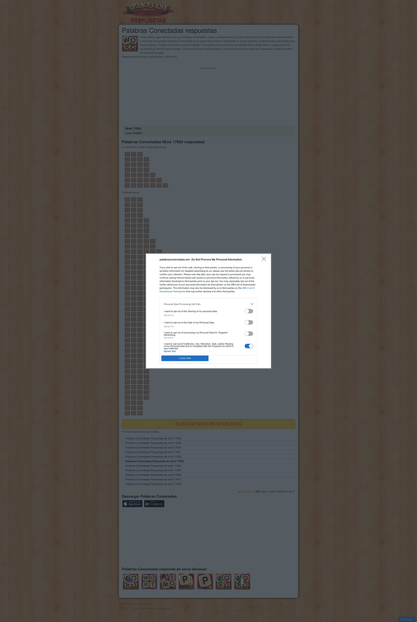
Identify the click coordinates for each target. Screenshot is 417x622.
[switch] (249, 311)
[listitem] (208, 304)
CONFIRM (185, 358)
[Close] (265, 260)
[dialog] (208, 311)
